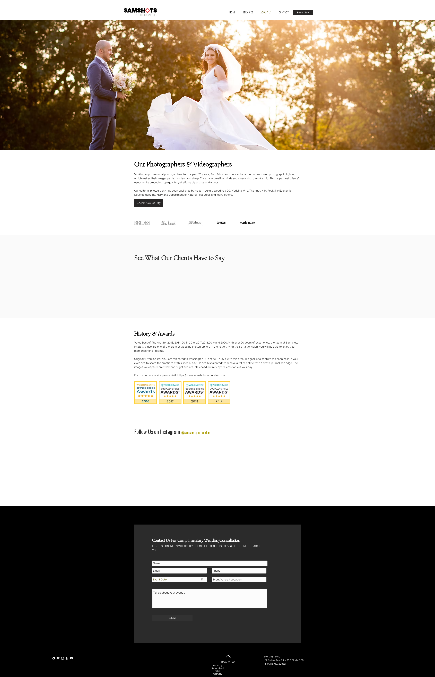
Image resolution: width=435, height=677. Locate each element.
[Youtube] (71, 658)
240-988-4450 (272, 656)
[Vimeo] (58, 658)
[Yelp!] (67, 658)
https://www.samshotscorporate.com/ (201, 375)
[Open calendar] (202, 579)
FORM (226, 546)
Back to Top (228, 662)
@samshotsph (190, 432)
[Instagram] (62, 658)
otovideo (204, 432)
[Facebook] (53, 658)
